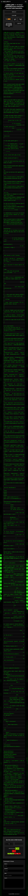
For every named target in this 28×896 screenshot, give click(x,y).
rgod (15, 15)
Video (5, 873)
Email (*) (6, 868)
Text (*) (5, 878)
